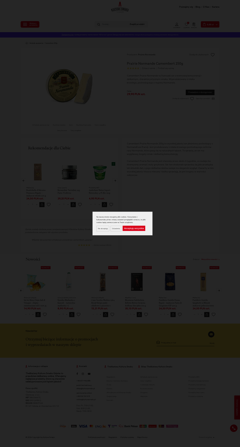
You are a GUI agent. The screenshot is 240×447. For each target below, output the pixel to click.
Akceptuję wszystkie (134, 228)
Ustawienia (116, 229)
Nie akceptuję (103, 229)
